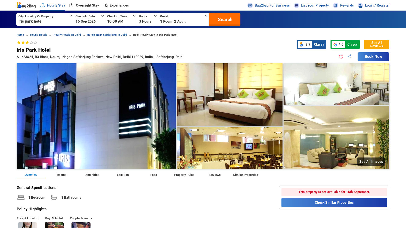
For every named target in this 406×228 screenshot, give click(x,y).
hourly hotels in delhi (67, 34)
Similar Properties (245, 175)
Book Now (373, 56)
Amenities (92, 175)
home (20, 34)
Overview (31, 175)
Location (123, 175)
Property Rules (184, 175)
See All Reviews (376, 44)
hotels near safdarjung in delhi (107, 34)
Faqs (153, 175)
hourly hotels (38, 34)
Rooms (61, 175)
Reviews (215, 175)
